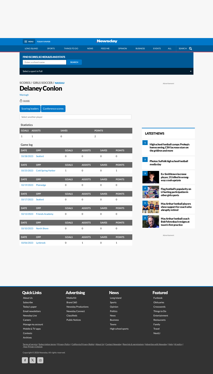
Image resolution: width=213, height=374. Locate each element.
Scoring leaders (30, 108)
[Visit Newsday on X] (33, 360)
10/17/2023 (27, 199)
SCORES (25, 82)
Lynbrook (40, 242)
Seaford (40, 156)
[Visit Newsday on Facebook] (25, 360)
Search (74, 62)
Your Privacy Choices (32, 346)
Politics (113, 311)
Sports (51, 48)
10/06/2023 (27, 242)
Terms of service (30, 344)
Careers (27, 319)
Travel (156, 328)
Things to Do (159, 311)
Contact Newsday (113, 344)
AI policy (178, 344)
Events (157, 48)
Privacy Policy (63, 344)
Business (140, 48)
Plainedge (41, 185)
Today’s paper (30, 306)
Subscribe (28, 302)
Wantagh (24, 94)
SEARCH (183, 48)
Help (171, 344)
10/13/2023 (27, 213)
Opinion (122, 48)
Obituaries (158, 302)
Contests (27, 333)
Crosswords (159, 306)
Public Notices (74, 319)
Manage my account (33, 324)
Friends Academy (44, 213)
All (169, 48)
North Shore (42, 228)
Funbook (157, 297)
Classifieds (72, 315)
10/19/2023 (27, 185)
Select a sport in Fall (32, 71)
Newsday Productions (78, 306)
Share (26, 101)
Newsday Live (30, 315)
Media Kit (71, 297)
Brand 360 (72, 302)
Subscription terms (47, 344)
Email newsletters (32, 311)
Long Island (31, 48)
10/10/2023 (27, 228)
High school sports (119, 328)
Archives (27, 337)
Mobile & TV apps (32, 328)
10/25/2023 (27, 170)
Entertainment (160, 315)
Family (156, 324)
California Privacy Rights (83, 344)
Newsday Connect (76, 311)
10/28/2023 (27, 156)
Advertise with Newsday (156, 344)
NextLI (156, 333)
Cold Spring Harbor (45, 170)
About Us (28, 297)
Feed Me (105, 48)
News (90, 48)
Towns (113, 324)
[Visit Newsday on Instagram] (40, 360)
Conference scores (53, 108)
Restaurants (159, 319)
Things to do (71, 48)
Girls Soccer (42, 82)
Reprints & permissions (133, 344)
